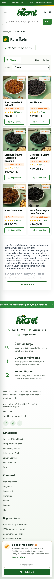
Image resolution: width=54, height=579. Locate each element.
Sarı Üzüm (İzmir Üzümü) (13, 104)
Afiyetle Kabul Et (27, 572)
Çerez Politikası (18, 557)
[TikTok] (19, 423)
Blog (5, 510)
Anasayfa (7, 32)
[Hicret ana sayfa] (27, 12)
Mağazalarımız (29, 334)
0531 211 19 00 (18, 330)
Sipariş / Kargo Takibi (12, 538)
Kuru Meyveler (9, 462)
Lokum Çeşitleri (10, 458)
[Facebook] (6, 423)
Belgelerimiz (8, 486)
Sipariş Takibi (40, 330)
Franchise (7, 496)
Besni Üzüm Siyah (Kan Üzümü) (39, 212)
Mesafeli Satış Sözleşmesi (15, 524)
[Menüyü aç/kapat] (5, 12)
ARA (47, 22)
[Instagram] (13, 423)
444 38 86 (7, 411)
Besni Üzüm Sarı (13, 210)
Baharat (7, 467)
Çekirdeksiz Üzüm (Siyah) (39, 156)
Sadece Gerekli (27, 565)
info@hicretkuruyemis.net (14, 416)
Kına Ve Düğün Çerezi (13, 439)
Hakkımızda (8, 491)
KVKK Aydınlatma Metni (14, 529)
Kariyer (6, 500)
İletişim (6, 505)
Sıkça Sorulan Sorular (13, 534)
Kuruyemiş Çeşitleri (11, 448)
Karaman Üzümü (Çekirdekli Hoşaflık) (13, 157)
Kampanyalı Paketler (12, 443)
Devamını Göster (27, 284)
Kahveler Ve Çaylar (12, 453)
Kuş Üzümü (36, 102)
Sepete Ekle (16, 122)
